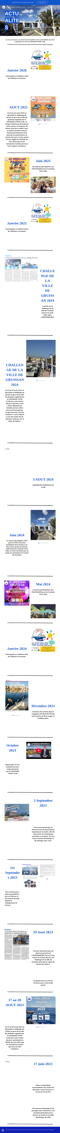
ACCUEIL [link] (30, 7)
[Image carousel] (43, 110)
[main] (12, 20)
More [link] (52, 7)
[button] (58, 7)
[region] (30, 2)
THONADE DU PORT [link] (41, 7)
